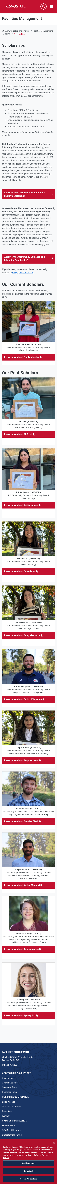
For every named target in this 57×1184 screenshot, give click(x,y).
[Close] (54, 1143)
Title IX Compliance (11, 1106)
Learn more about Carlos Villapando (23, 699)
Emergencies (8, 1125)
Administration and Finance (17, 31)
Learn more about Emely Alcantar (21, 357)
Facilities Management (43, 31)
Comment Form (9, 1087)
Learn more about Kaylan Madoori (22, 885)
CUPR (7, 34)
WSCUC (6, 1116)
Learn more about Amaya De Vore (22, 635)
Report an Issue (9, 1092)
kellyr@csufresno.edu (22, 272)
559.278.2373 (10, 1065)
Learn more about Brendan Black (21, 821)
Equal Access (8, 1102)
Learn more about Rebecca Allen (21, 949)
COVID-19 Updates (11, 1130)
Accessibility (8, 1078)
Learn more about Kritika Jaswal (21, 505)
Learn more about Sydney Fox (19, 1015)
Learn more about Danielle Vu (19, 571)
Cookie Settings (10, 1082)
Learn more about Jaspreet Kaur (21, 760)
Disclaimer (7, 1111)
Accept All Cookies (28, 1179)
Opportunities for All (12, 1135)
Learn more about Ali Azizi (18, 434)
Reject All (28, 1171)
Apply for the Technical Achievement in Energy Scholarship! (24, 194)
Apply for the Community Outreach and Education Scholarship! (24, 259)
